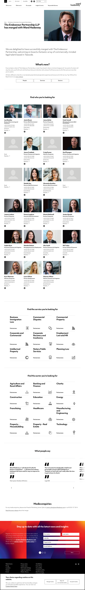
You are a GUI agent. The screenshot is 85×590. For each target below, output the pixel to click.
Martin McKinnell (48, 214)
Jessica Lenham (9, 214)
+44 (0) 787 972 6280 (68, 220)
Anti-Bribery (39, 564)
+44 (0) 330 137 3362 (9, 125)
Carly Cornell (67, 120)
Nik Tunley (66, 245)
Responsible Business (53, 6)
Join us (10, 1)
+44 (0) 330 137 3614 (68, 218)
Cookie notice (24, 566)
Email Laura (26, 284)
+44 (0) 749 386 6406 (68, 158)
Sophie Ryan (8, 245)
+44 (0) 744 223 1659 (29, 251)
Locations (8, 568)
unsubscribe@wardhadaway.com (26, 539)
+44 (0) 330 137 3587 (29, 187)
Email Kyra (6, 284)
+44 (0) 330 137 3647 (48, 156)
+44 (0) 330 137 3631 (48, 124)
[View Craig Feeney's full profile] (52, 143)
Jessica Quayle (67, 214)
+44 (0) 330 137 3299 (48, 249)
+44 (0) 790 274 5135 (29, 158)
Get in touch (17, 1)
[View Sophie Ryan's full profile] (13, 236)
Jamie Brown (28, 120)
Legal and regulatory (26, 570)
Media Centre (9, 564)
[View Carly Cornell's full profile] (72, 111)
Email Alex (45, 253)
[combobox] (41, 1)
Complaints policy (40, 570)
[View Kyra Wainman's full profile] (13, 267)
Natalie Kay (27, 183)
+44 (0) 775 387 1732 (9, 127)
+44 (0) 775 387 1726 (9, 220)
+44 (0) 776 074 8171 (9, 282)
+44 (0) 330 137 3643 (68, 249)
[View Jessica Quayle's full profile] (72, 205)
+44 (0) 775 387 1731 (48, 189)
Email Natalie (27, 191)
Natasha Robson (29, 245)
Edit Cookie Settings (26, 568)
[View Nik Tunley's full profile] (72, 236)
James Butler (47, 120)
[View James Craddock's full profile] (33, 143)
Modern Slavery (25, 572)
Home (5, 22)
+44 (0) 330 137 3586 (48, 187)
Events (7, 572)
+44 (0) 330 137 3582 (29, 218)
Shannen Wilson (48, 276)
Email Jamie (26, 127)
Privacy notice (24, 564)
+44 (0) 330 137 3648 (9, 280)
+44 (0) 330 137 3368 (29, 249)
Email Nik (65, 253)
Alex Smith (46, 245)
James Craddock (29, 152)
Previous (11, 487)
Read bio (6, 130)
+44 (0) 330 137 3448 (29, 156)
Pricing (7, 566)
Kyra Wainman (9, 276)
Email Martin (46, 222)
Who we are (8, 6)
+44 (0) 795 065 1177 (29, 220)
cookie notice (30, 541)
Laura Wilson (28, 276)
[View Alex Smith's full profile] (52, 236)
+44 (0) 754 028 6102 (68, 251)
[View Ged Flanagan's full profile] (72, 143)
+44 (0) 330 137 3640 (48, 218)
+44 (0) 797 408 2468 (29, 126)
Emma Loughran (29, 214)
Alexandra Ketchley (49, 183)
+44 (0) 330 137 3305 (68, 156)
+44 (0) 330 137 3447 (9, 249)
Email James (46, 127)
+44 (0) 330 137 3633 (9, 218)
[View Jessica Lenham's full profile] (13, 205)
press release (19, 77)
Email (5, 154)
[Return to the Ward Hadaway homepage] (76, 4)
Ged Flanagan (67, 152)
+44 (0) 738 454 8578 (68, 127)
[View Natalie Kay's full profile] (33, 174)
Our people (28, 6)
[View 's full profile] (13, 143)
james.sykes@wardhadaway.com (55, 507)
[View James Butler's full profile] (52, 111)
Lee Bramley (8, 120)
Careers (8, 570)
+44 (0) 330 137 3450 (48, 280)
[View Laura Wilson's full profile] (33, 267)
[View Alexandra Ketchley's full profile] (52, 174)
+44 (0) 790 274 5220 (29, 189)
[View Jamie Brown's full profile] (33, 111)
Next (73, 487)
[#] (5, 1)
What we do (18, 6)
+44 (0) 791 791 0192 (9, 251)
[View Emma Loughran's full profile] (33, 205)
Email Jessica (7, 222)
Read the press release (12, 510)
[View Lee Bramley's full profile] (13, 111)
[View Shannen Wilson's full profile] (52, 267)
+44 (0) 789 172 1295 (48, 220)
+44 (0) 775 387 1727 (48, 251)
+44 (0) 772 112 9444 (48, 126)
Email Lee (6, 129)
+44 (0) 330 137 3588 (68, 125)
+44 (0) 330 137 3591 (29, 124)
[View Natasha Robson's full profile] (33, 236)
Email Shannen (46, 284)
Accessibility (25, 1)
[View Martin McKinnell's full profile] (52, 205)
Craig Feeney (47, 152)
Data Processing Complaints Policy (40, 573)
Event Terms (39, 566)
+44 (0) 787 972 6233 (48, 282)
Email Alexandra (47, 191)
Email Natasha (27, 253)
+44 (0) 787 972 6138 (48, 158)
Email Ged (65, 160)
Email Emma (27, 222)
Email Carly (65, 129)
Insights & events (39, 6)
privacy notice (18, 541)
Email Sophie (7, 253)
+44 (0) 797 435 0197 (29, 282)
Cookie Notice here (11, 586)
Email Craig (46, 160)
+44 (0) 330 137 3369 (29, 280)
